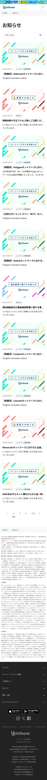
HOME (4, 13)
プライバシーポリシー (10, 727)
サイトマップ (40, 727)
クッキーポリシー (26, 727)
